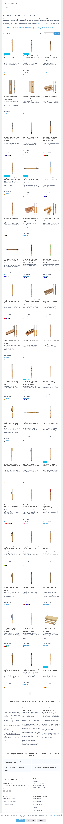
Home (4, 12)
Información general (37, 798)
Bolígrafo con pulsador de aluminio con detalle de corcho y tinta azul (30, 383)
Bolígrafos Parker (34, 28)
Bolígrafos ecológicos (37, 27)
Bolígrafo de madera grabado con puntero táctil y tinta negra (31, 179)
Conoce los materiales (7, 800)
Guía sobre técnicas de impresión (9, 798)
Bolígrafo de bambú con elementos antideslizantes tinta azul (50, 670)
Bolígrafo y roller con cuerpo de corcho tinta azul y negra (31, 341)
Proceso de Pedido (37, 800)
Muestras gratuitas (37, 807)
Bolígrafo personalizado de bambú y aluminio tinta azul (12, 178)
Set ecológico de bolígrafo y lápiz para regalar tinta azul (50, 97)
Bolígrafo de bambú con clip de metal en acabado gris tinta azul (51, 465)
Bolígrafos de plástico (10, 27)
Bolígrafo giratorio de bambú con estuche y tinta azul (31, 97)
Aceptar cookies (20, 820)
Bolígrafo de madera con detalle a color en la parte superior (11, 506)
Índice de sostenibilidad (38, 810)
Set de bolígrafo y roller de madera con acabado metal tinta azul (12, 342)
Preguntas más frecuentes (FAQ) (39, 808)
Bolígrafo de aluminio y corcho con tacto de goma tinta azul (11, 630)
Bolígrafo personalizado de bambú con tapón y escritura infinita (12, 465)
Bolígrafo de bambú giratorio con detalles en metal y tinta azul (12, 383)
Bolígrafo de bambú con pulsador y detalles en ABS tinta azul (50, 423)
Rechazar (42, 820)
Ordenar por (41, 33)
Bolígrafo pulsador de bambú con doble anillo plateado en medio (49, 548)
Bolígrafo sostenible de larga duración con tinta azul (31, 669)
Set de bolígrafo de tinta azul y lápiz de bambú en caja (51, 219)
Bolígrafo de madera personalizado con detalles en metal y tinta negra (30, 423)
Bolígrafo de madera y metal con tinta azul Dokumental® (51, 341)
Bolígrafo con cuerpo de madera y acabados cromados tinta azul (11, 57)
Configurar (31, 820)
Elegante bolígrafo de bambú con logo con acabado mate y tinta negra (31, 301)
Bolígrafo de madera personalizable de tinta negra (51, 382)
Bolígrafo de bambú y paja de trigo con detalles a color (31, 588)
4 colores (40, 28)
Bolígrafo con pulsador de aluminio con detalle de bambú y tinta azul (30, 261)
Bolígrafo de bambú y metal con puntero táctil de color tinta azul (12, 301)
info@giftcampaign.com (39, 783)
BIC (55, 27)
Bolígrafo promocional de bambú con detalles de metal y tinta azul (12, 670)
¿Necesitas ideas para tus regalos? (9, 801)
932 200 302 (36, 781)
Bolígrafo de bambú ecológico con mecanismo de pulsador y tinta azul (31, 630)
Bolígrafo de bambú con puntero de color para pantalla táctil (11, 589)
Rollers (51, 27)
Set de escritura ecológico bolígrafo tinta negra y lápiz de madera (31, 220)
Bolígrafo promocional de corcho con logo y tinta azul (12, 219)
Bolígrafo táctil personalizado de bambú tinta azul (50, 57)
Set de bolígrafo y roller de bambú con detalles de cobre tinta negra (51, 630)
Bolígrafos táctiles (27, 27)
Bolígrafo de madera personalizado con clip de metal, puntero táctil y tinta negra (12, 424)
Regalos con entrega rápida (8, 804)
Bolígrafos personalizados (10, 12)
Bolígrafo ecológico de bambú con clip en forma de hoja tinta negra (12, 548)
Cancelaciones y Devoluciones (39, 804)
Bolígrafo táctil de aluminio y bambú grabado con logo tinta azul (12, 139)
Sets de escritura (45, 27)
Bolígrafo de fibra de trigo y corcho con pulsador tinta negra (31, 506)
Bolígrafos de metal (19, 27)
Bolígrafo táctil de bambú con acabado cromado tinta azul (31, 57)
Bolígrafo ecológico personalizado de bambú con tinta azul (51, 261)
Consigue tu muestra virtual (38, 801)
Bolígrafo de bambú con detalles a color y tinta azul (11, 260)
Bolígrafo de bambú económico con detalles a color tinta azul (50, 179)
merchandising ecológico (40, 23)
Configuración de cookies (53, 815)
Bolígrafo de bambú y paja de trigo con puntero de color (50, 589)
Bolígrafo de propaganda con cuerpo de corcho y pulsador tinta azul (50, 139)
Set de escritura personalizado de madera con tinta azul (50, 301)
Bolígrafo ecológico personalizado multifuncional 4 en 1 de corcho (49, 507)
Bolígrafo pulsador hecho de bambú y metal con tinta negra (31, 548)
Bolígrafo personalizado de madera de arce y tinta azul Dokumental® (11, 98)
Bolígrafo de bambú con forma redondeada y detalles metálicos (31, 465)
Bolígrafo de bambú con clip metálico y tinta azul (31, 138)
